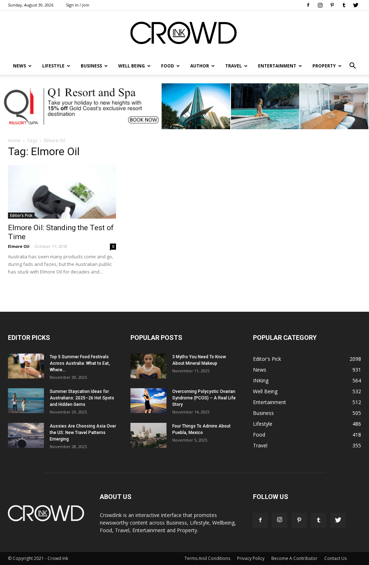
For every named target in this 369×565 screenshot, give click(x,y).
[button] (352, 66)
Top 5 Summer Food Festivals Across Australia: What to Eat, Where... (80, 363)
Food (167, 66)
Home (14, 140)
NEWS (19, 66)
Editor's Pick (21, 215)
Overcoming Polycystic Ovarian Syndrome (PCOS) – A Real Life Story (204, 398)
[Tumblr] (343, 5)
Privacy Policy (250, 558)
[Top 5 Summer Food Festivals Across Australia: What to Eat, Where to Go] (26, 366)
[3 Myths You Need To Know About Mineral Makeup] (148, 366)
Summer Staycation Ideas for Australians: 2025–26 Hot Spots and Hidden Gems (82, 398)
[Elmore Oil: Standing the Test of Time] (62, 192)
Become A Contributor (294, 558)
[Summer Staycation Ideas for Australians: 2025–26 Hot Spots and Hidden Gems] (26, 400)
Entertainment (277, 66)
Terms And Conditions (207, 558)
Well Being (131, 66)
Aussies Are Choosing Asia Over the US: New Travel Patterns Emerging (83, 433)
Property (324, 66)
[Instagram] (320, 5)
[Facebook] (308, 5)
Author (199, 66)
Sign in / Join (77, 5)
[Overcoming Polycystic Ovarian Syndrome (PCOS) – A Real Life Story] (148, 400)
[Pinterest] (331, 5)
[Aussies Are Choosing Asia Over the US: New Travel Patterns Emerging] (26, 435)
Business (91, 66)
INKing (260, 380)
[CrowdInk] (184, 34)
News (259, 369)
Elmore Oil (19, 246)
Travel (233, 66)
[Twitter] (355, 5)
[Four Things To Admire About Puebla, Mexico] (148, 435)
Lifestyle (262, 423)
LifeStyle (53, 66)
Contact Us (335, 558)
